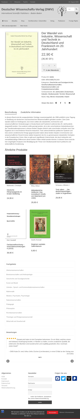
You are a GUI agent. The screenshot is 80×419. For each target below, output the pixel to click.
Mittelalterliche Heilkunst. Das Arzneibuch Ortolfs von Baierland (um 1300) (38, 194)
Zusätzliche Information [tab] (31, 112)
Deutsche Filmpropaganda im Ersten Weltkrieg (14, 192)
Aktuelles (14, 21)
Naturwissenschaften (13, 300)
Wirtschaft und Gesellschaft (15, 321)
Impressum (5, 381)
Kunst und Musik (12, 283)
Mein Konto (23, 25)
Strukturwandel (53, 94)
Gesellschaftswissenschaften (51, 85)
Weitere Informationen (67, 412)
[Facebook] (57, 378)
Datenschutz (5, 383)
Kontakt (32, 2)
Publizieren (61, 21)
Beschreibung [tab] (11, 112)
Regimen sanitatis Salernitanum (38, 245)
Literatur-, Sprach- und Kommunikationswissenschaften (25, 287)
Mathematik (10, 291)
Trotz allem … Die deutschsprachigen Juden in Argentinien (64, 191)
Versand (4, 385)
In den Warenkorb (52, 70)
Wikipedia (17, 2)
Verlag (52, 21)
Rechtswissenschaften (14, 313)
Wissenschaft (70, 94)
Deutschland (68, 92)
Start (39, 357)
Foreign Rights (73, 21)
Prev (7, 361)
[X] (63, 378)
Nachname (31, 383)
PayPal (25, 2)
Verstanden (52, 412)
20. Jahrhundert (58, 92)
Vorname (31, 376)
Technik (62, 94)
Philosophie (10, 308)
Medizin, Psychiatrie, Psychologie (18, 296)
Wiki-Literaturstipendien (9, 25)
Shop (22, 21)
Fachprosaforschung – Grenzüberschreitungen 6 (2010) (16, 246)
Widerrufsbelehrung (8, 388)
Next (72, 361)
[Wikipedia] (69, 378)
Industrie (44, 94)
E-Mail (30, 390)
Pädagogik (10, 304)
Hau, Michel (51, 97)
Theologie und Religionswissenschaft (19, 317)
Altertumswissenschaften (15, 270)
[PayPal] (74, 378)
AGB (3, 376)
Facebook (4, 2)
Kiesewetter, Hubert (62, 97)
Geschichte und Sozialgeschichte (61, 82)
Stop (40, 357)
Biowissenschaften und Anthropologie (19, 274)
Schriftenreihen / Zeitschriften (37, 21)
